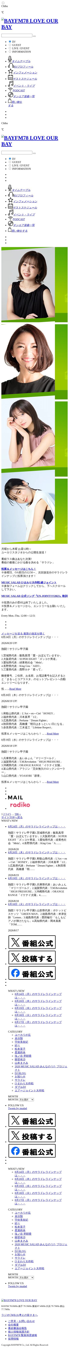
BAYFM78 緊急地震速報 (22, 1335)
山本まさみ (21, 1062)
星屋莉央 (20, 1052)
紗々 (17, 1045)
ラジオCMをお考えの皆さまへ (19, 1315)
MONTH (13, 1099)
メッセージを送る (12, 633)
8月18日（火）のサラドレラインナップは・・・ (37, 904)
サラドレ (20, 1080)
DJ (13, 41)
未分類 (19, 1038)
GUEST (16, 45)
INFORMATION (21, 51)
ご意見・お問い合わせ (21, 1321)
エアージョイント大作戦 (29, 1090)
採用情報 (13, 1338)
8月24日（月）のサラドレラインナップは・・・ (37, 826)
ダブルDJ (20, 1087)
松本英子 (20, 1048)
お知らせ (20, 1076)
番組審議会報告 (17, 1328)
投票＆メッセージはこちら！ (18, 568)
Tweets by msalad (17, 1108)
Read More (15, 688)
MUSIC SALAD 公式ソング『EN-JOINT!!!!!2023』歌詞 (34, 596)
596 (17, 814)
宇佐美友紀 (21, 1041)
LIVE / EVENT (20, 48)
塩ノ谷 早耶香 (23, 1055)
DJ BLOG (20, 1073)
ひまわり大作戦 (24, 1083)
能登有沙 (20, 1059)
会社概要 (13, 1324)
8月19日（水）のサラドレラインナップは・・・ (37, 878)
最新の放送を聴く (34, 633)
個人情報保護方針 (18, 1331)
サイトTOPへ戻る (12, 817)
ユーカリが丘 (23, 1034)
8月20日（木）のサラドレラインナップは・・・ (37, 852)
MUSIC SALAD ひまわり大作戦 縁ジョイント (29, 582)
